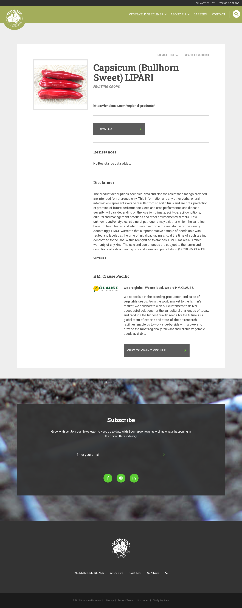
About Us (178, 14)
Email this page (170, 55)
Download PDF (109, 129)
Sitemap (110, 600)
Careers (200, 14)
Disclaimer (142, 600)
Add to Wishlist (198, 55)
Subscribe (151, 457)
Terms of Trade (229, 3)
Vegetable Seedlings (146, 14)
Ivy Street (164, 600)
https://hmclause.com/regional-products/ (124, 106)
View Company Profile (147, 350)
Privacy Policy (205, 3)
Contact (219, 14)
